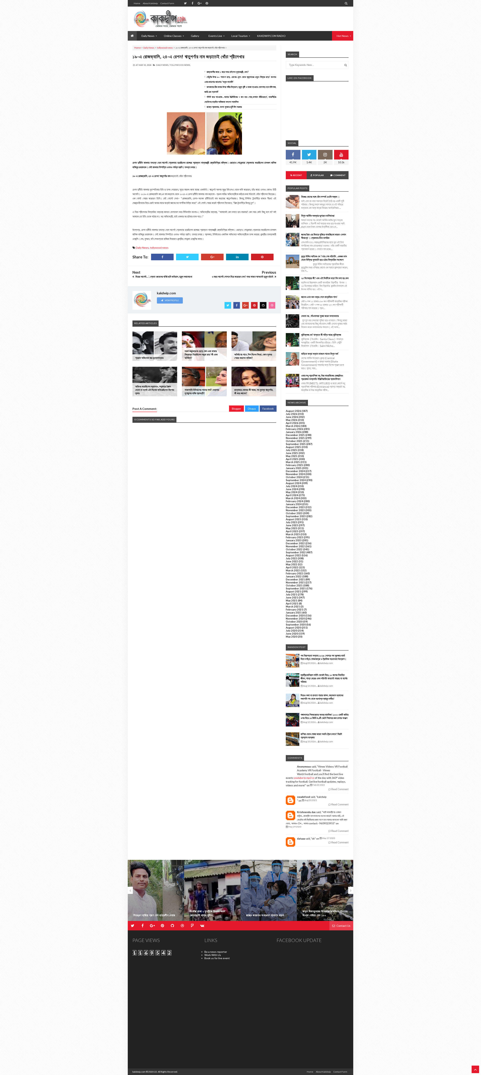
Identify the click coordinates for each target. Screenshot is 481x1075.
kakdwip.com (139, 1071)
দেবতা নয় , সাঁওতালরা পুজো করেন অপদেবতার (320, 315)
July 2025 (291, 450)
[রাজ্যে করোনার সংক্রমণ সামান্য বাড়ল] (212, 892)
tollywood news (165, 47)
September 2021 (296, 588)
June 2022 (292, 561)
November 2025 (295, 438)
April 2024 (292, 495)
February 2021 (294, 609)
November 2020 (295, 618)
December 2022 (295, 543)
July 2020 (291, 630)
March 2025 (293, 462)
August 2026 (293, 410)
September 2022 (296, 552)
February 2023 (294, 537)
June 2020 (292, 633)
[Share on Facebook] (162, 257)
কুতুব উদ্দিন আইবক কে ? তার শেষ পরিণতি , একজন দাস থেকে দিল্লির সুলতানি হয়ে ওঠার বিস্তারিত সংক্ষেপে (324, 258)
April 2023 (292, 531)
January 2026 (294, 431)
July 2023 (291, 522)
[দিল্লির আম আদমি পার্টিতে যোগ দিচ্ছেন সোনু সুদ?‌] (325, 892)
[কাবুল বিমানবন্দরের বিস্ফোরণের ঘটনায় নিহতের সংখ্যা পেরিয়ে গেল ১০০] (268, 892)
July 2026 (291, 413)
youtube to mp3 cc (304, 777)
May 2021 (291, 600)
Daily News (148, 47)
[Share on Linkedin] (237, 257)
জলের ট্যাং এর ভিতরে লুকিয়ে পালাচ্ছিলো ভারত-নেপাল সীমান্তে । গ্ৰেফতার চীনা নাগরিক (323, 236)
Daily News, (162, 65)
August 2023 (293, 519)
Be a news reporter (215, 951)
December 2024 (295, 471)
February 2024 (294, 501)
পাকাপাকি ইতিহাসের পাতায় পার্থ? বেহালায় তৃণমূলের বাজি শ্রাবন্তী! (202, 391)
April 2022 (292, 567)
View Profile (171, 300)
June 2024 (292, 489)
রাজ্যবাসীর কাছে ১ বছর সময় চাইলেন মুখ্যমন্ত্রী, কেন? (228, 71)
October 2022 (294, 549)
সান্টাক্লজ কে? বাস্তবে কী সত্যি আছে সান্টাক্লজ (321, 334)
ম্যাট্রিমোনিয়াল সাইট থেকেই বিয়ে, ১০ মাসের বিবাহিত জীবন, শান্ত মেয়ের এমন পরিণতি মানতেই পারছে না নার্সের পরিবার (324, 678)
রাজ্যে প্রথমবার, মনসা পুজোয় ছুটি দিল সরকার (224, 106)
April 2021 (292, 603)
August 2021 (293, 591)
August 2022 (293, 555)
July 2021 (291, 594)
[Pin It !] (262, 257)
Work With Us (212, 955)
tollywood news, (180, 65)
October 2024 (294, 477)
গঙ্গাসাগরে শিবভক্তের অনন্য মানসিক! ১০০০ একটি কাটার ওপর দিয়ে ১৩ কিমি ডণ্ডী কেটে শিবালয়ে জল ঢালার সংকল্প (325, 716)
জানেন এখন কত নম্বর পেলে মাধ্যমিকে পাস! (319, 296)
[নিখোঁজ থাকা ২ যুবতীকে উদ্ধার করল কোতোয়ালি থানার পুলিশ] (156, 892)
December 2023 (295, 507)
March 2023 (293, 534)
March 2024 (293, 498)
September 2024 (296, 480)
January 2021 (294, 612)
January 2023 (294, 540)
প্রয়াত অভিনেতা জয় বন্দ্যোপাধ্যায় (149, 357)
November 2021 (295, 582)
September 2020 (296, 624)
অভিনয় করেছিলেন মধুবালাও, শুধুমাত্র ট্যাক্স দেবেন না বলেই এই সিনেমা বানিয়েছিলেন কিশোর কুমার (154, 390)
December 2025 (295, 435)
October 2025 (294, 441)
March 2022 (293, 570)
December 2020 (295, 615)
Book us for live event (217, 958)
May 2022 (291, 564)
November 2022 (295, 546)
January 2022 (294, 576)
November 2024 (295, 474)
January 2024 (294, 504)
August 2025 (293, 447)
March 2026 (293, 425)
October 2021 (294, 585)
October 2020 (294, 621)
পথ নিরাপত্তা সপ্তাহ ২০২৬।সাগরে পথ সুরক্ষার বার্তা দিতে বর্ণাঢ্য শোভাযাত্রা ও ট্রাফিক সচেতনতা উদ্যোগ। (323, 657)
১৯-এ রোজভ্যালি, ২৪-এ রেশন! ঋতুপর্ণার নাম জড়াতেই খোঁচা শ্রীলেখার (188, 56)
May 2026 (291, 419)
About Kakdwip (150, 3)
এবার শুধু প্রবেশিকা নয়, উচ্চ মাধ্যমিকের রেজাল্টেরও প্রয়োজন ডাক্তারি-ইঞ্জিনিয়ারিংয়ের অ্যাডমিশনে (322, 377)
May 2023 (291, 528)
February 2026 (294, 428)
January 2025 (294, 468)
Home (137, 3)
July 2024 (291, 486)
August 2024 (293, 483)
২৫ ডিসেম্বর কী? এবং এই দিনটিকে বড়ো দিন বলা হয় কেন (325, 278)
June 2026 (292, 416)
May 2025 (291, 456)
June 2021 (292, 597)
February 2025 (294, 465)
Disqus (252, 408)
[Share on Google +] (212, 257)
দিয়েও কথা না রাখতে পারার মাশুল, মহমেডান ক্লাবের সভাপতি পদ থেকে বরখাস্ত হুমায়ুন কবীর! (322, 697)
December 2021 (295, 579)
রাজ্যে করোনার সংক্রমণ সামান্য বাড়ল (209, 915)
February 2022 (294, 573)
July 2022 (291, 558)
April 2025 (292, 459)
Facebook (268, 408)
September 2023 (296, 516)
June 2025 (292, 453)
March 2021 (293, 606)
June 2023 (292, 525)
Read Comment (340, 789)
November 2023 (295, 510)
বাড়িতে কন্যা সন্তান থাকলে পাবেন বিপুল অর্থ (319, 353)
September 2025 (296, 444)
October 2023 (294, 513)
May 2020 (291, 636)
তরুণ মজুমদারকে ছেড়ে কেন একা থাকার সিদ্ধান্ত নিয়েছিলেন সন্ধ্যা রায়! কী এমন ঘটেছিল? (201, 354)
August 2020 (293, 627)
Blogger (236, 408)
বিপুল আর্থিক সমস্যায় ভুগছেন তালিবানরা (317, 215)
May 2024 (291, 492)
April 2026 (292, 422)
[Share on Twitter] (187, 257)
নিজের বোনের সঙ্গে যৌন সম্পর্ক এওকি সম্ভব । (320, 196)
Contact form (167, 3)
